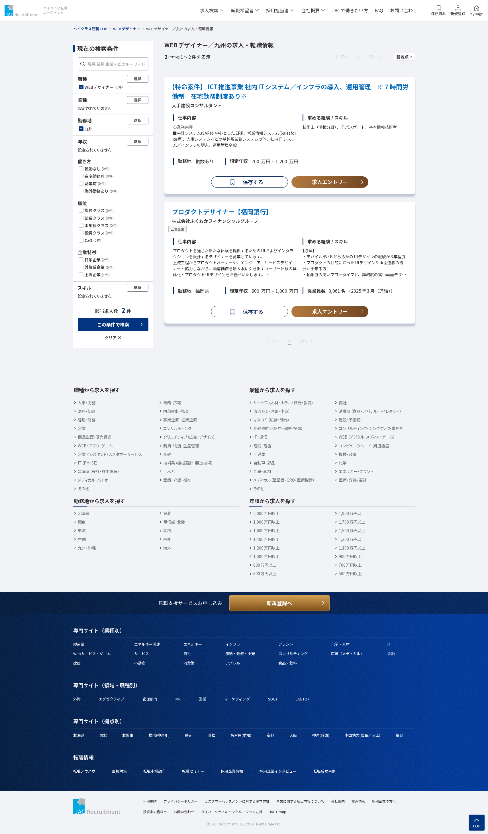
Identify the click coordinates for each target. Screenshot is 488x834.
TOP (476, 826)
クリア (111, 337)
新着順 (403, 57)
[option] (113, 87)
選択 (137, 78)
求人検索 (209, 10)
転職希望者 (242, 10)
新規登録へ (279, 603)
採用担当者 (277, 10)
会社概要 (310, 10)
